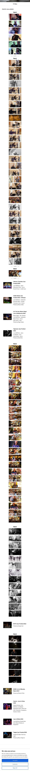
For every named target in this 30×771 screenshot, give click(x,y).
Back (15, 12)
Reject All (15, 768)
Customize (15, 764)
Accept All (15, 760)
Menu (15, 4)
